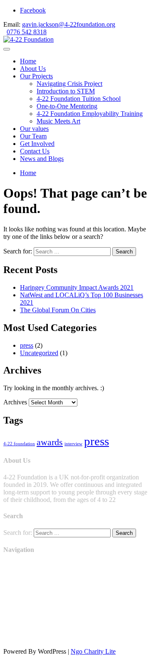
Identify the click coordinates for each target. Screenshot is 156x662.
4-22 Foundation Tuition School (79, 98)
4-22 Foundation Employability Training (90, 113)
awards (50, 442)
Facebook (33, 10)
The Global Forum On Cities (58, 309)
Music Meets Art (58, 121)
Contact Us (35, 151)
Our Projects (36, 76)
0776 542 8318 (27, 31)
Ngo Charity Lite (93, 651)
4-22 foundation (19, 443)
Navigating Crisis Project (69, 83)
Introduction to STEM (66, 91)
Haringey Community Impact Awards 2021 (77, 287)
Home (28, 61)
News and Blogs (42, 158)
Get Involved (37, 143)
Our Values (18, 594)
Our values (34, 128)
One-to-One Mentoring (67, 106)
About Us (33, 68)
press (26, 345)
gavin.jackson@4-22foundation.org (68, 24)
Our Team (33, 136)
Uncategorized (39, 352)
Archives (15, 402)
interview (73, 443)
